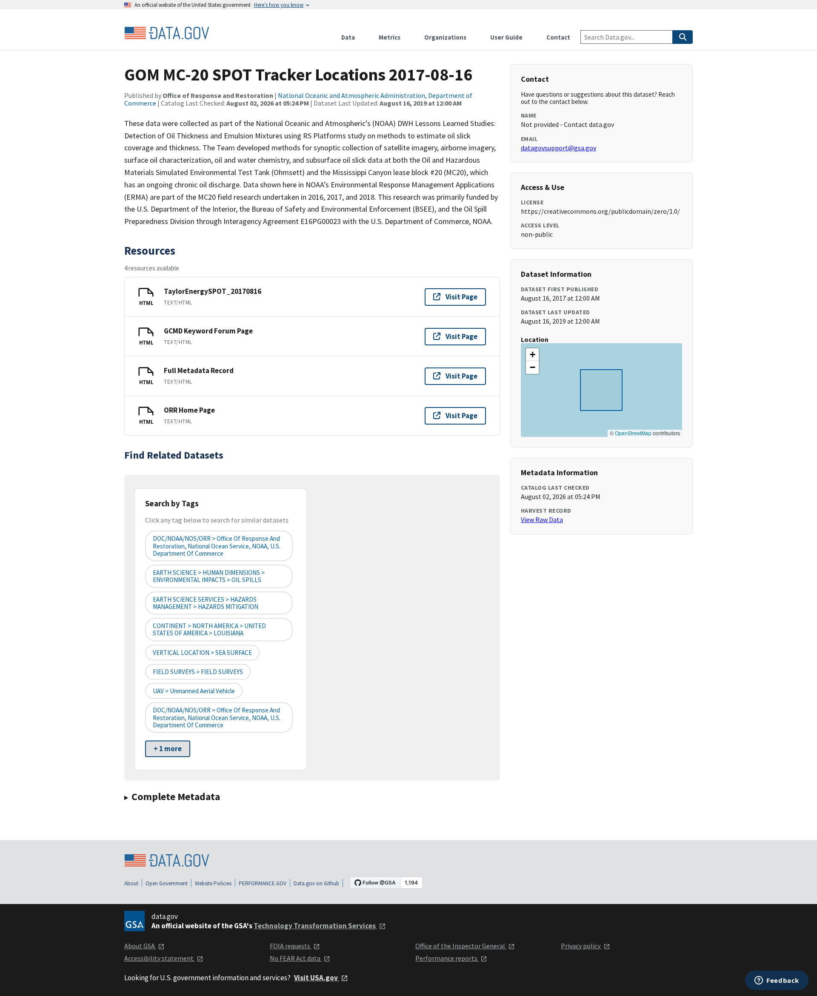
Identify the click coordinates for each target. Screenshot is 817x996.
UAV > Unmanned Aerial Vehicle (194, 691)
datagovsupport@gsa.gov (558, 148)
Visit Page (461, 296)
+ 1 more (168, 748)
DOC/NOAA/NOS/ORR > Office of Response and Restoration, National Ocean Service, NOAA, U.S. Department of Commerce (216, 545)
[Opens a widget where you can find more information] (776, 981)
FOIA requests (290, 945)
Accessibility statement (159, 958)
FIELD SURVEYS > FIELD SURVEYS (198, 672)
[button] (532, 354)
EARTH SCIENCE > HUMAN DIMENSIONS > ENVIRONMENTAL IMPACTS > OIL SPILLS (209, 576)
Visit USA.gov (316, 977)
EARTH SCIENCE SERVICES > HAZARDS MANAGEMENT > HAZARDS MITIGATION (205, 603)
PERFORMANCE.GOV (262, 883)
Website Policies (213, 883)
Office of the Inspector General (460, 945)
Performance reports (447, 958)
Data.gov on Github (316, 883)
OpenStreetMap (633, 432)
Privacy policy (581, 945)
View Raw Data (542, 519)
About (131, 883)
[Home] (166, 33)
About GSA (140, 945)
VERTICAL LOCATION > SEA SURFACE (202, 653)
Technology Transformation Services (315, 925)
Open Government (167, 883)
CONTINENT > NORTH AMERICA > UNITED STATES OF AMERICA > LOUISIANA (209, 629)
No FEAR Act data (296, 958)
